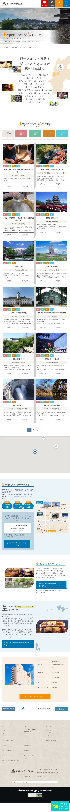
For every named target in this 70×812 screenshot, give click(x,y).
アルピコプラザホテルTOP (9, 47)
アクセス (4, 755)
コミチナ (48, 733)
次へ (38, 430)
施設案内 (4, 745)
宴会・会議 (49, 727)
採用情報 (27, 776)
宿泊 (3, 727)
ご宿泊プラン (28, 745)
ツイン (4, 735)
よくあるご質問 (28, 755)
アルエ (48, 735)
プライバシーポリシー (39, 776)
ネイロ (48, 738)
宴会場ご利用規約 (51, 740)
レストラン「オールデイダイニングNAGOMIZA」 (31, 729)
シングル (4, 730)
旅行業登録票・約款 (7, 740)
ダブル (4, 733)
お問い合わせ (28, 758)
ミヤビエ (48, 730)
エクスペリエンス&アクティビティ (12, 760)
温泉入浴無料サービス (8, 750)
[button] (43, 438)
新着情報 (26, 750)
